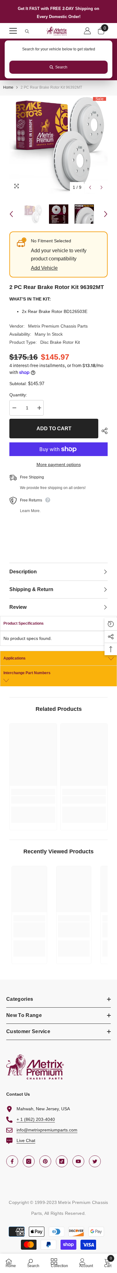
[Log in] (87, 30)
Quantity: (18, 394)
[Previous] (90, 187)
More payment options (59, 464)
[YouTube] (78, 1161)
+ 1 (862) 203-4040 (36, 1119)
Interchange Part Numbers (27, 673)
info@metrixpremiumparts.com (47, 1129)
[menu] (13, 31)
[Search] (27, 31)
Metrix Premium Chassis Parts (58, 326)
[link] (33, 800)
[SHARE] (103, 430)
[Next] (101, 187)
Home (8, 87)
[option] (58, 145)
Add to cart (54, 428)
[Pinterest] (45, 1161)
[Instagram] (29, 1161)
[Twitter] (95, 1161)
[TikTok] (62, 1161)
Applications (14, 658)
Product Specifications (23, 623)
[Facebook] (12, 1161)
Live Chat (26, 1140)
